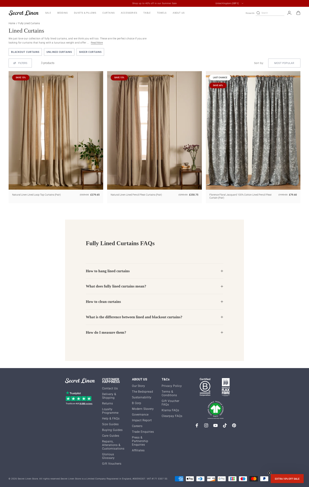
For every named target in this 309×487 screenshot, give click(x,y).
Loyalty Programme (110, 410)
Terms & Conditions (169, 393)
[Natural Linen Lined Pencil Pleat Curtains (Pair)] (154, 130)
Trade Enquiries (143, 431)
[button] (287, 478)
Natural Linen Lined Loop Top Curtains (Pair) (36, 194)
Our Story (138, 386)
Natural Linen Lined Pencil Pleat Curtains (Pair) (136, 194)
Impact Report (142, 420)
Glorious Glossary (108, 456)
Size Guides (110, 424)
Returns (107, 403)
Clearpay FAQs (172, 416)
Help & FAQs (111, 418)
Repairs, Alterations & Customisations (113, 445)
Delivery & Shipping (109, 395)
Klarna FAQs (170, 410)
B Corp (136, 403)
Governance (140, 414)
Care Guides (110, 435)
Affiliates (138, 450)
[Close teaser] (269, 473)
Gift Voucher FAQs (170, 402)
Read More (97, 42)
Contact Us (110, 388)
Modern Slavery (143, 409)
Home (12, 23)
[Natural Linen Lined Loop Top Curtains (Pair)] (56, 130)
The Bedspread (142, 391)
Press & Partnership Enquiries (140, 441)
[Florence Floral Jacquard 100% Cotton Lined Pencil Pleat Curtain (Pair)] (253, 130)
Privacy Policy (172, 386)
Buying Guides (112, 430)
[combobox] (229, 3)
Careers (137, 426)
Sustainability (142, 397)
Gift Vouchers (111, 463)
